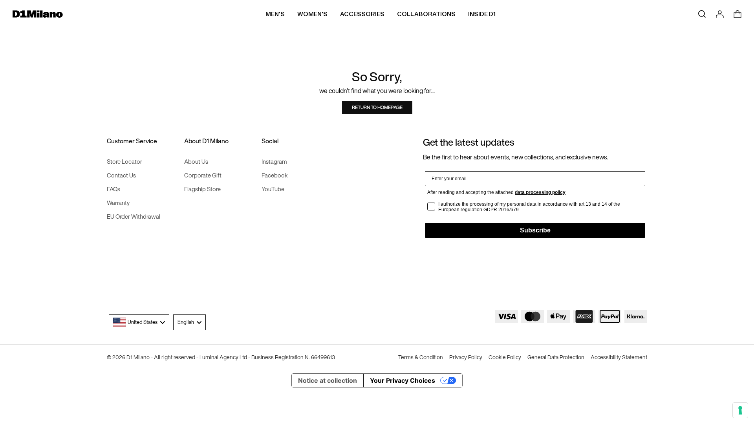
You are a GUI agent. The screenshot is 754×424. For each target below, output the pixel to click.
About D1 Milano (206, 141)
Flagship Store (202, 189)
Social (270, 141)
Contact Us (121, 175)
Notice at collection (327, 380)
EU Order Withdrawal (133, 216)
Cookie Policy (505, 357)
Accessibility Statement (619, 357)
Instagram (274, 161)
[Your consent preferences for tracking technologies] (740, 410)
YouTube (273, 189)
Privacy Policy (465, 357)
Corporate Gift (202, 175)
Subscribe (535, 230)
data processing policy (540, 192)
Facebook (275, 175)
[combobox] (139, 322)
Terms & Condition (420, 357)
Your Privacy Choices (402, 380)
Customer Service (132, 141)
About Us (196, 161)
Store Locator (124, 161)
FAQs (113, 189)
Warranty (118, 203)
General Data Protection (555, 357)
